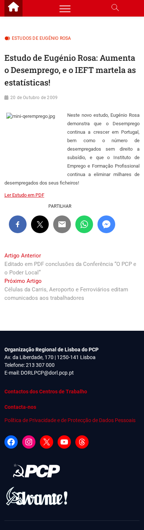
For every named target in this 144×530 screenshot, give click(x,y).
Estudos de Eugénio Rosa (41, 38)
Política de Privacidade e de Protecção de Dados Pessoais (70, 420)
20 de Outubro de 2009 (34, 97)
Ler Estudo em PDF (24, 195)
